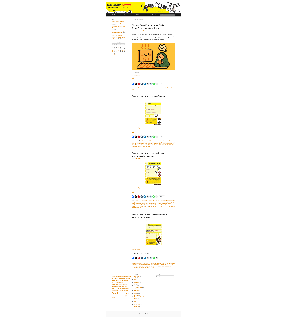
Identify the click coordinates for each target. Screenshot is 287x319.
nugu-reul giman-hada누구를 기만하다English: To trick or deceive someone (153, 202)
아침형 (162, 266)
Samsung (126, 290)
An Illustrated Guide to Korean (118, 276)
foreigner (117, 280)
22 (124, 50)
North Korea (116, 288)
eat (163, 140)
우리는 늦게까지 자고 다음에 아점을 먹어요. (147, 144)
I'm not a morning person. (162, 262)
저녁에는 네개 (161, 206)
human (155, 262)
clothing (120, 278)
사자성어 (146, 206)
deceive (173, 200)
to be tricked (155, 204)
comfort (146, 87)
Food (135, 284)
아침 (171, 143)
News (135, 285)
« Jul (114, 54)
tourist (127, 293)
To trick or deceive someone (165, 204)
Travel (135, 301)
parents (121, 288)
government (119, 282)
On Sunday (148, 142)
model (144, 263)
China (117, 278)
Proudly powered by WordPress (143, 313)
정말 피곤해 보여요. (149, 267)
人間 (135, 266)
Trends (135, 303)
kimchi (125, 284)
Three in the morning (148, 204)
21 (122, 50)
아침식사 (136, 144)
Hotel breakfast (135, 142)
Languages (126, 14)
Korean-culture (115, 286)
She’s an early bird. (155, 264)
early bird (146, 262)
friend (121, 280)
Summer (136, 300)
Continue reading (136, 75)
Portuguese (136, 290)
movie (126, 286)
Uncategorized (137, 304)
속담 (113, 297)
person (140, 264)
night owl (136, 264)
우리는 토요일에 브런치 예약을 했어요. (139, 146)
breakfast (144, 140)
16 (112, 50)
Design (135, 278)
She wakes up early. (146, 264)
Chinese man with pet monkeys (164, 200)
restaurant (122, 290)
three (142, 204)
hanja (123, 282)
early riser (151, 262)
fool (136, 202)
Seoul (115, 293)
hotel (173, 140)
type (165, 264)
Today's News (138, 287)
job (123, 284)
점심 (152, 146)
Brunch (148, 140)
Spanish (136, 298)
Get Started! (114, 14)
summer (122, 293)
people (113, 290)
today (125, 293)
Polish (135, 289)
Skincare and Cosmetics (139, 296)
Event (135, 279)
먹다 (164, 143)
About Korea (138, 87)
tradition (171, 87)
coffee (123, 278)
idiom (163, 202)
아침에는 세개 (155, 206)
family (153, 87)
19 (118, 50)
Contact (154, 14)
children (114, 278)
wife (115, 296)
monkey (166, 202)
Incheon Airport (115, 284)
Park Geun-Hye (126, 288)
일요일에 (149, 146)
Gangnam (125, 280)
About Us (148, 14)
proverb (117, 290)
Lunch (140, 142)
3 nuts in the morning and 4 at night (149, 200)
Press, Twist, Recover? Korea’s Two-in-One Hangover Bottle (119, 37)
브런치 (166, 143)
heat (156, 87)
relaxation (166, 87)
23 (112, 51)
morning (162, 87)
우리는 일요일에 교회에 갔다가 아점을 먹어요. (165, 144)
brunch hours (153, 140)
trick (172, 204)
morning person (153, 263)
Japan (120, 284)
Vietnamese (136, 306)
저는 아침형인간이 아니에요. (138, 267)
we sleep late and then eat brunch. (155, 143)
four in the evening (157, 202)
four (138, 202)
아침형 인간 (166, 266)
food (113, 280)
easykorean (147, 30)
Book (121, 14)
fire (129, 278)
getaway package (168, 140)
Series (137, 140)
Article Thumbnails (139, 14)
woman (117, 296)
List (132, 14)
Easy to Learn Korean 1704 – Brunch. (148, 96)
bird (143, 262)
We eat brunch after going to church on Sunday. (161, 142)
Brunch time (159, 140)
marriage (119, 286)
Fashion (135, 281)
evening (133, 202)
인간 (170, 266)
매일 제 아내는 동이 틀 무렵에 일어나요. (149, 266)
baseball (126, 276)
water (113, 296)
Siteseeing (136, 295)
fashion (127, 278)
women (121, 296)
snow (119, 293)
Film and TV (136, 282)
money (123, 286)
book (129, 276)
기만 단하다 (138, 206)
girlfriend (113, 282)
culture (150, 87)
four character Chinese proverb (146, 202)
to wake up (162, 264)
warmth (133, 89)
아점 (169, 143)
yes (123, 296)
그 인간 (139, 266)
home (159, 87)
